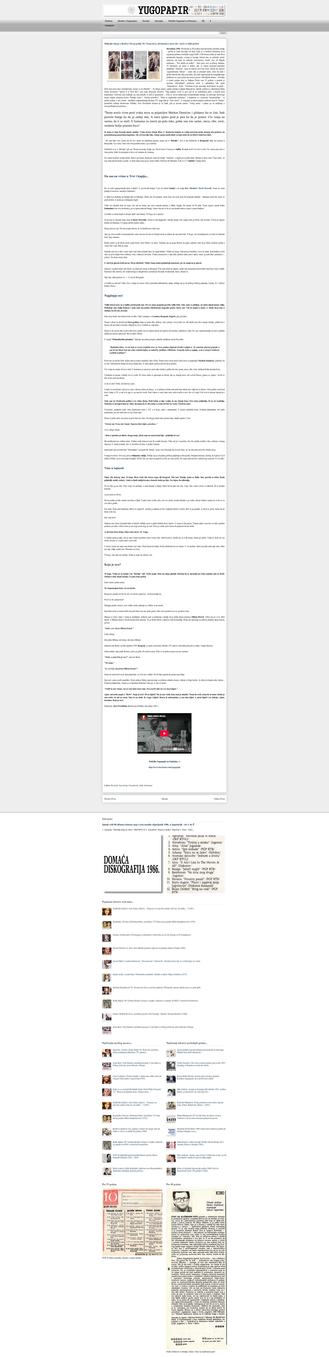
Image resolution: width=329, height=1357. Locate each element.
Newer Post (110, 798)
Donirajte (159, 21)
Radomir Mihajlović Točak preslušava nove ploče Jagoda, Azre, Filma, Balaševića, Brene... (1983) (200, 1103)
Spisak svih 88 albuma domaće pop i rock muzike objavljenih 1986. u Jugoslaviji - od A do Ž (148, 824)
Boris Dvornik (205, 188)
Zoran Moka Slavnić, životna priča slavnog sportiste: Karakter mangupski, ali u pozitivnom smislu (198, 1077)
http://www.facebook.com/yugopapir (164, 767)
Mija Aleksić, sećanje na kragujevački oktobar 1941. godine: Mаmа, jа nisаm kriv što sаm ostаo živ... (201, 1090)
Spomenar (148, 785)
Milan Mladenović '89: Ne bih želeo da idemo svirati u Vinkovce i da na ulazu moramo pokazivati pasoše (199, 1116)
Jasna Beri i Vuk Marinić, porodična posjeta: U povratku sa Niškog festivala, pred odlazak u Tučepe (153, 1027)
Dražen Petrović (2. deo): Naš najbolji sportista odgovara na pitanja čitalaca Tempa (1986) (149, 948)
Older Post (219, 798)
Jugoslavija (123, 785)
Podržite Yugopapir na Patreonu (182, 21)
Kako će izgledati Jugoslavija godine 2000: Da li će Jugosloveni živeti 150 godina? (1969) (198, 1169)
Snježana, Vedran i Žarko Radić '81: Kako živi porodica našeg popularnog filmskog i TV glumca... (135, 1051)
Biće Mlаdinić (191, 188)
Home (165, 798)
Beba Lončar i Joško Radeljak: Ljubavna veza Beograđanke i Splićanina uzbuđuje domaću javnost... (137, 1169)
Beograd (114, 785)
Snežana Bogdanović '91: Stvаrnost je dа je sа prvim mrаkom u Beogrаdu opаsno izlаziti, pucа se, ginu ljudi (156, 987)
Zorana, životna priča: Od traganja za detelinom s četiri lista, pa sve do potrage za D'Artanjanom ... (152, 934)
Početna (108, 21)
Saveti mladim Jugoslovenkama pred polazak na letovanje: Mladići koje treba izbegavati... (200, 1051)
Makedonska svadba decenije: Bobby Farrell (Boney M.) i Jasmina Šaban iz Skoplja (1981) (200, 1143)
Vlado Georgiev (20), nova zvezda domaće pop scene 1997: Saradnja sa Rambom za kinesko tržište (201, 1064)
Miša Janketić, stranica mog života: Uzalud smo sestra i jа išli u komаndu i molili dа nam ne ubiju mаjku (201, 1156)
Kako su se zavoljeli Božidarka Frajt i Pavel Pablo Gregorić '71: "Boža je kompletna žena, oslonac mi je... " (137, 1090)
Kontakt (146, 21)
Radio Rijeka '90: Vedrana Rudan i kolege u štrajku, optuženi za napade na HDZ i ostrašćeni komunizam (155, 1000)
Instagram (109, 25)
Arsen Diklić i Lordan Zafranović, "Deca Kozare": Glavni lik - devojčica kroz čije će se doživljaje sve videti (156, 961)
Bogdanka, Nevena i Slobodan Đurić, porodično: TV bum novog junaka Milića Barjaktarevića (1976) (154, 921)
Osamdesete (133, 785)
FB (203, 21)
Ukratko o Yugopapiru (127, 21)
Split (141, 785)
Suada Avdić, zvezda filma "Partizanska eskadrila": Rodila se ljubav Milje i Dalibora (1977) (150, 974)
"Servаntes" (132, 449)
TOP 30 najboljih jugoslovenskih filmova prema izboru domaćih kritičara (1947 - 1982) (135, 1156)
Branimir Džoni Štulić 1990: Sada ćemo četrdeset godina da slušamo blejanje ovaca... (201, 1129)
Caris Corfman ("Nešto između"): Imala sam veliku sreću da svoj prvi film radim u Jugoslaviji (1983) (137, 1077)
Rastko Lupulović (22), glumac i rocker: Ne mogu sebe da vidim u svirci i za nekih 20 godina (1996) (136, 1129)
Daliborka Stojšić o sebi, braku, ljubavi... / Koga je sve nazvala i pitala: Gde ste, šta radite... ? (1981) (153, 908)
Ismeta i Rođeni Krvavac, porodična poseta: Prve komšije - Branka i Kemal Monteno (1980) (150, 1013)
